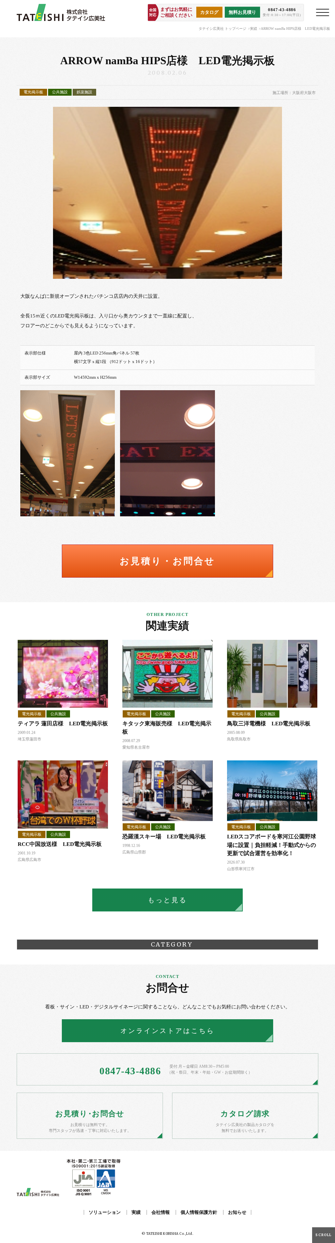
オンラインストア (167, 1030)
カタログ (209, 12)
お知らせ (237, 1212)
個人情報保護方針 (199, 1212)
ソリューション (105, 1212)
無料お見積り (242, 12)
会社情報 (160, 1212)
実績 (253, 28)
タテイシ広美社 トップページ (222, 28)
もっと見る (167, 900)
